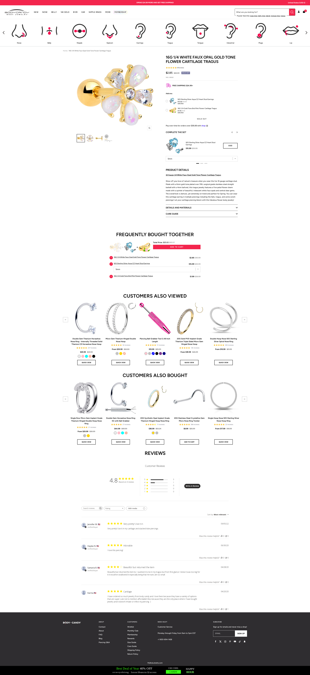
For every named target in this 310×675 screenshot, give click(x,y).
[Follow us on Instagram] (225, 641)
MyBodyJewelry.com (155, 663)
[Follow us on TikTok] (239, 641)
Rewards (130, 638)
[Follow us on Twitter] (220, 641)
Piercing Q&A (104, 642)
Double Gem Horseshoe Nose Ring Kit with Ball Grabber (120, 419)
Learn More (180, 103)
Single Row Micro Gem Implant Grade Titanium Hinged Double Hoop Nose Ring (86, 421)
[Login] (299, 12)
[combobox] (114, 508)
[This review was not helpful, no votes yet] (226, 536)
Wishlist (130, 627)
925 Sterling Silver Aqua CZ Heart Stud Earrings (200, 143)
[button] (65, 319)
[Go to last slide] (230, 132)
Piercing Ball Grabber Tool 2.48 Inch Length (155, 340)
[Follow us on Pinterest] (230, 641)
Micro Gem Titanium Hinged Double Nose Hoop (121, 340)
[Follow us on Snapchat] (244, 641)
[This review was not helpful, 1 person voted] (226, 609)
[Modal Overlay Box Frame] (155, 670)
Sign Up (241, 633)
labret (268, 16)
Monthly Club (132, 631)
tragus (283, 16)
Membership (132, 635)
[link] (79, 356)
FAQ (100, 635)
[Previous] (4, 32)
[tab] (197, 163)
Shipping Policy (133, 650)
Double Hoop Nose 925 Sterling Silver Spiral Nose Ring (223, 340)
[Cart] (304, 12)
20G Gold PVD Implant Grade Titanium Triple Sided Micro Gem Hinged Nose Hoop (189, 341)
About (101, 631)
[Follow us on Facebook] (215, 641)
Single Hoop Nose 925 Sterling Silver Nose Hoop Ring (223, 419)
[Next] (306, 32)
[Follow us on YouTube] (234, 641)
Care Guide (132, 646)
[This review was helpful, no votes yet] (222, 536)
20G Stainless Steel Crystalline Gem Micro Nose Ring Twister (189, 419)
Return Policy (132, 654)
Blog (100, 638)
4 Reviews (180, 68)
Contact (102, 627)
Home (65, 51)
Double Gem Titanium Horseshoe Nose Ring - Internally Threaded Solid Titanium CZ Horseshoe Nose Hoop (86, 341)
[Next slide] (235, 132)
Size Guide (131, 642)
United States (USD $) (296, 3)
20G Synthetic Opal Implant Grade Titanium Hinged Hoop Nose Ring (155, 419)
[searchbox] (89, 508)
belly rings (261, 16)
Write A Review (192, 486)
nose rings (253, 16)
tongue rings (275, 16)
